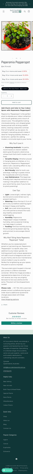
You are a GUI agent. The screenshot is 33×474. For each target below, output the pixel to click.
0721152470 (7, 371)
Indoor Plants (8, 405)
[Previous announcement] (3, 4)
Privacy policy (24, 468)
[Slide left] (13, 58)
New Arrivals (7, 385)
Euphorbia (6, 447)
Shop (5, 416)
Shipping (12, 82)
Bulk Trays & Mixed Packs (11, 389)
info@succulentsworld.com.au (14, 367)
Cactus (5, 443)
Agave (5, 439)
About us (6, 420)
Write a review (16, 323)
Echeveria (6, 451)
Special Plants (8, 393)
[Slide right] (20, 58)
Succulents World (15, 465)
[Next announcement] (30, 4)
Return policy (15, 468)
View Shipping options (10, 299)
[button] (4, 11)
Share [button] (5, 304)
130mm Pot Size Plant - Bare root (15, 88)
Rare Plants (7, 397)
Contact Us (7, 428)
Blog (5, 424)
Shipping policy (22, 470)
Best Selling (7, 381)
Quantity (4, 92)
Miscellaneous (8, 401)
